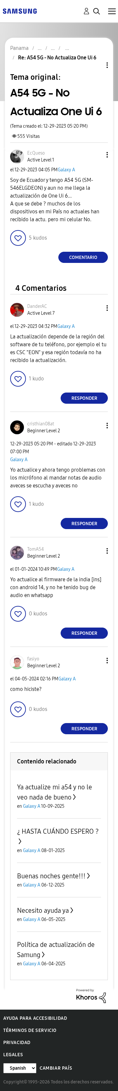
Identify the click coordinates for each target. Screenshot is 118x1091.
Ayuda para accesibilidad (35, 1018)
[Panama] (20, 11)
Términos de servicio (30, 1030)
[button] (96, 155)
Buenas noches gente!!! (51, 876)
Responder (84, 398)
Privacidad (16, 1042)
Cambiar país (56, 1068)
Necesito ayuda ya (43, 910)
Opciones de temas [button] (96, 65)
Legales (13, 1055)
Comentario (83, 257)
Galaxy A (66, 170)
